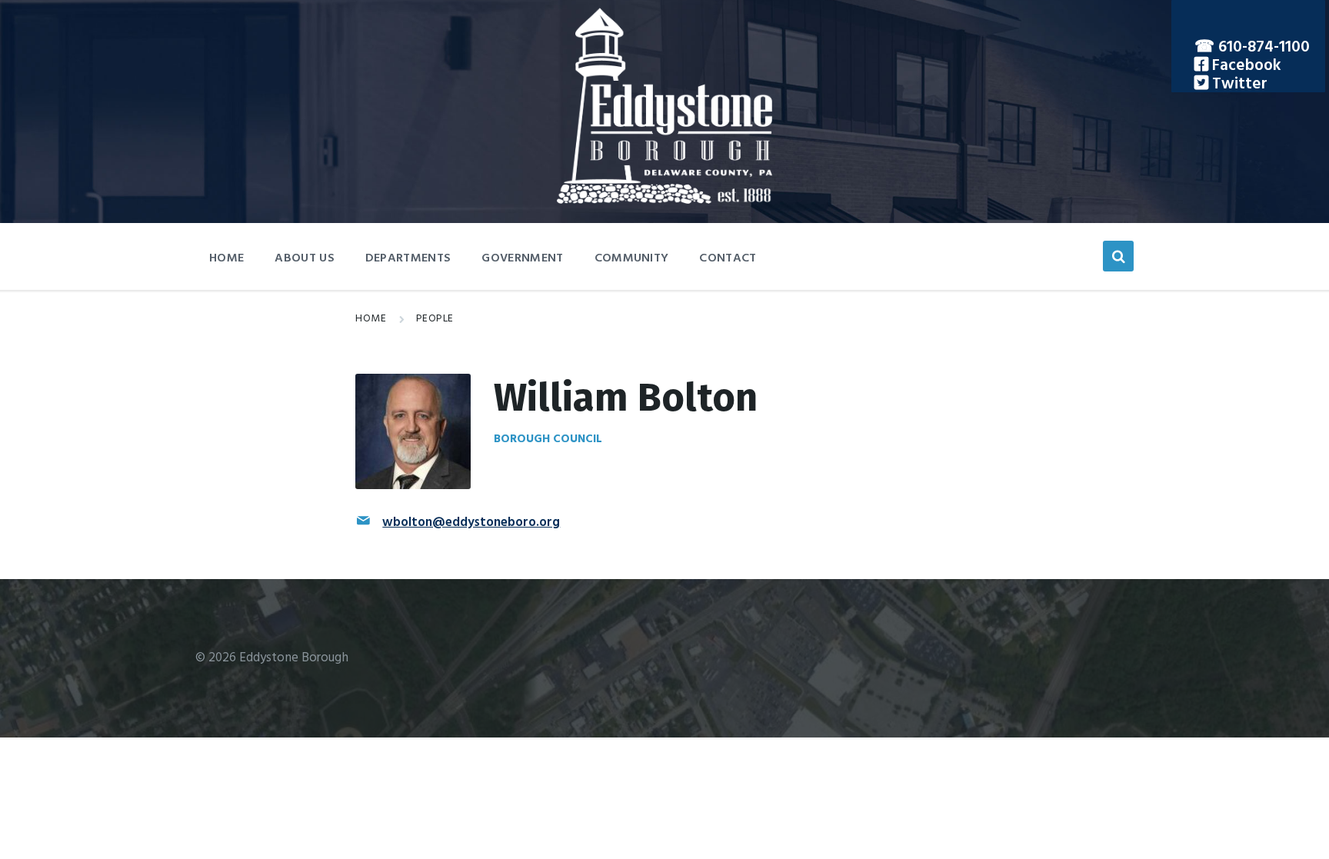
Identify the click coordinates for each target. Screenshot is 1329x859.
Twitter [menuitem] (1237, 84)
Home (370, 319)
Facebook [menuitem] (1244, 65)
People (435, 319)
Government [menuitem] (522, 258)
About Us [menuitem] (305, 258)
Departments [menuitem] (408, 258)
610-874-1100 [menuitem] (1264, 47)
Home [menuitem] (226, 258)
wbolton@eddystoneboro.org (471, 522)
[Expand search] (1118, 256)
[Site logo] (664, 200)
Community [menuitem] (632, 258)
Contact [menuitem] (727, 258)
